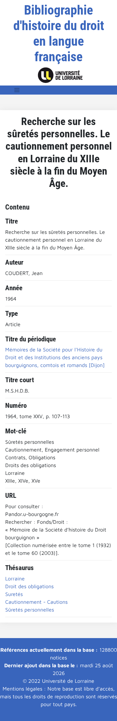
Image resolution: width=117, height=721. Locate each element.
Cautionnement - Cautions (36, 602)
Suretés (14, 594)
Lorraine (15, 578)
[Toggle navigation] (17, 90)
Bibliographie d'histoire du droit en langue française (58, 33)
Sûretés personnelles (29, 609)
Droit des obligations (29, 586)
